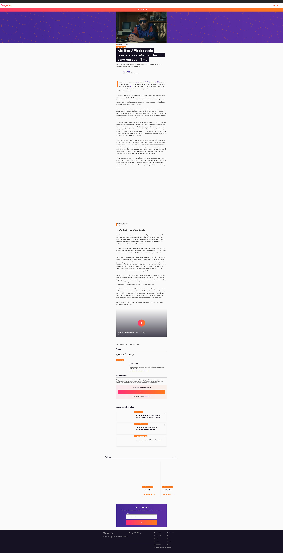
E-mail (127, 513)
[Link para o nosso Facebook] (129, 533)
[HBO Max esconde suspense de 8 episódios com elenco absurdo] (125, 428)
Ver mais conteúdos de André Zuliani (139, 371)
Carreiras (156, 541)
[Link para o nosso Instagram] (132, 533)
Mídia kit (169, 547)
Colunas (169, 541)
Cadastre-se (148, 396)
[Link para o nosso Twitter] (135, 533)
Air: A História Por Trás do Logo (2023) (148, 82)
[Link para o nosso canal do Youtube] (138, 533)
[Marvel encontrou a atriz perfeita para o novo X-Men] (125, 440)
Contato (156, 538)
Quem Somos (157, 532)
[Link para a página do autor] (119, 72)
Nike (130, 86)
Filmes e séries (170, 532)
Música (168, 538)
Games (168, 535)
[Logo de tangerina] (6, 5)
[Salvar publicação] (164, 413)
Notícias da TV (157, 535)
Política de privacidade (160, 547)
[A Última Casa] (171, 474)
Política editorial (158, 544)
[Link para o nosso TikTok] (140, 533)
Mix (168, 544)
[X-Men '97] (151, 474)
